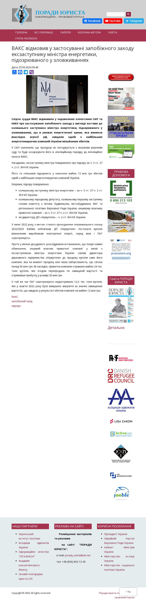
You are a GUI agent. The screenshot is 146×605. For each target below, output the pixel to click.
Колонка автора (89, 32)
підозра (16, 305)
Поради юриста (60, 12)
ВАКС (15, 296)
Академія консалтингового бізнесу (29, 565)
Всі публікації (43, 32)
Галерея (65, 32)
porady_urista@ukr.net (77, 555)
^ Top (128, 591)
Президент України (115, 534)
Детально (116, 327)
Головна (21, 32)
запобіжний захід (22, 301)
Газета (112, 32)
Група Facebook (26, 38)
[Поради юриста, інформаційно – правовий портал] (21, 14)
